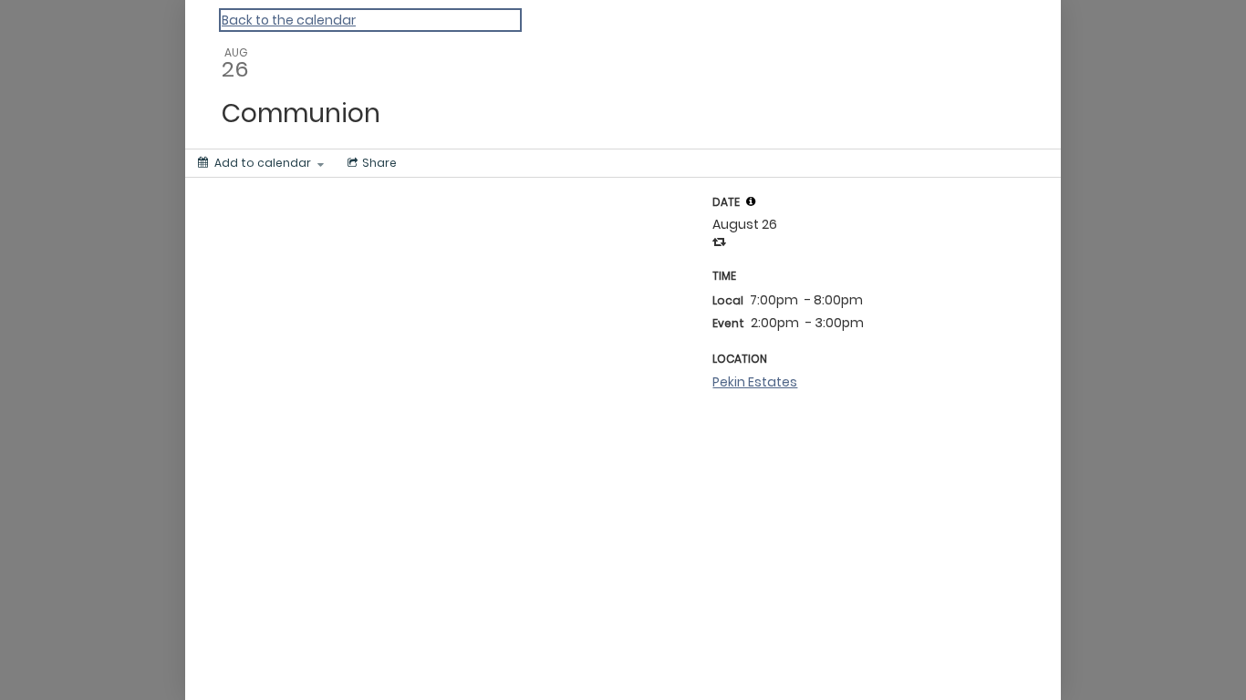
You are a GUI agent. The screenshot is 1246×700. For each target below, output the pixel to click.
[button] (750, 201)
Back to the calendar (289, 20)
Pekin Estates (754, 382)
